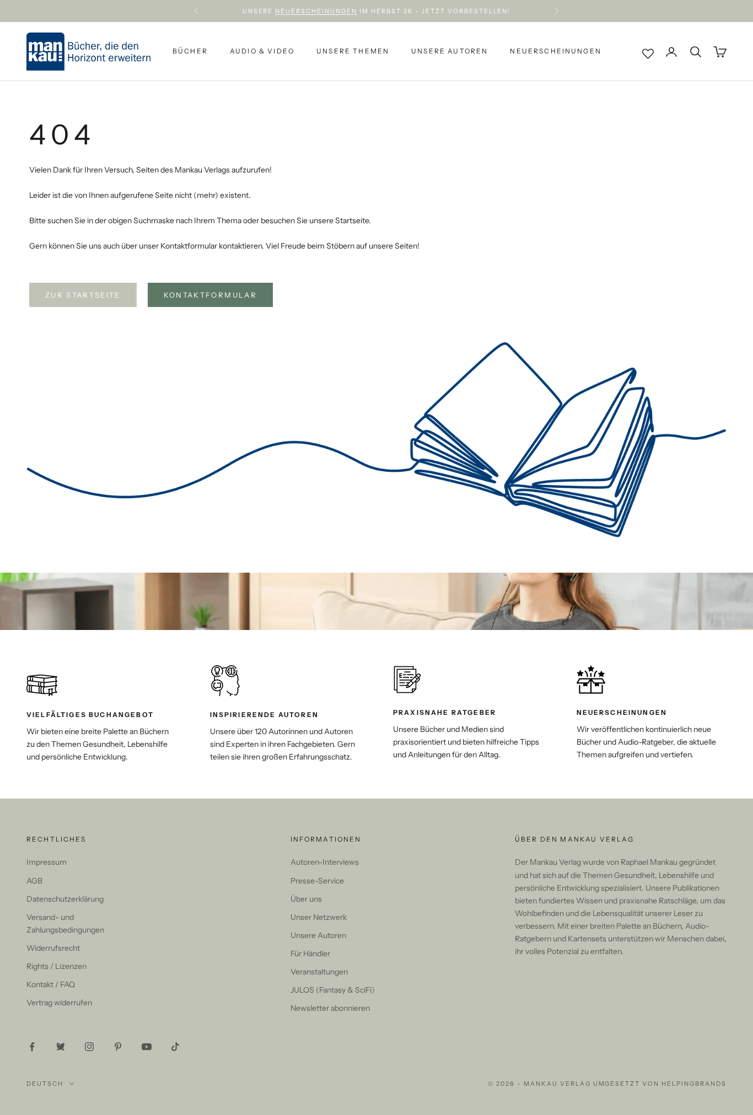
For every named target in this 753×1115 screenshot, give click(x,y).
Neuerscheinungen (316, 11)
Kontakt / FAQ (50, 984)
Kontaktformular (210, 294)
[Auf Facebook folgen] (31, 1046)
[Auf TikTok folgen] (175, 1046)
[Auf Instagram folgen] (89, 1046)
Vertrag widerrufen (59, 1003)
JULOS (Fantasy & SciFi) (333, 990)
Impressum (46, 862)
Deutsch (44, 1083)
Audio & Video (262, 51)
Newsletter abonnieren (330, 1008)
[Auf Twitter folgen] (60, 1046)
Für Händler (310, 953)
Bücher (190, 51)
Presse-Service (317, 881)
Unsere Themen (352, 51)
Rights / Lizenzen (56, 966)
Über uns (306, 899)
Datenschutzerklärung (65, 899)
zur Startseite (83, 294)
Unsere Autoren (449, 51)
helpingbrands (694, 1083)
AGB (34, 881)
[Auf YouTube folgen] (146, 1046)
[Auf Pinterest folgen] (117, 1046)
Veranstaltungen (319, 972)
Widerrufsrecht (53, 948)
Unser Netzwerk (319, 917)
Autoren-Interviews (325, 862)
